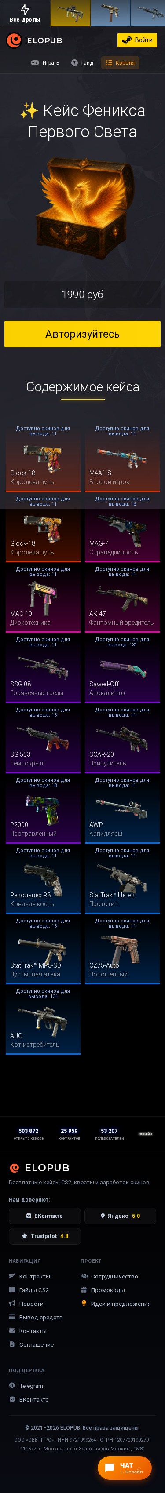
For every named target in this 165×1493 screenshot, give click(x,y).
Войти (144, 40)
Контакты (33, 1330)
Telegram (31, 1385)
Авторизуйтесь (82, 334)
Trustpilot (49, 1236)
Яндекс (124, 1216)
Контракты (34, 1276)
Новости (31, 1303)
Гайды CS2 (34, 1289)
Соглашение (36, 1344)
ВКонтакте (48, 1216)
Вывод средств (41, 1317)
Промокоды (108, 1289)
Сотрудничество (114, 1276)
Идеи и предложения (121, 1303)
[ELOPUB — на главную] (14, 40)
